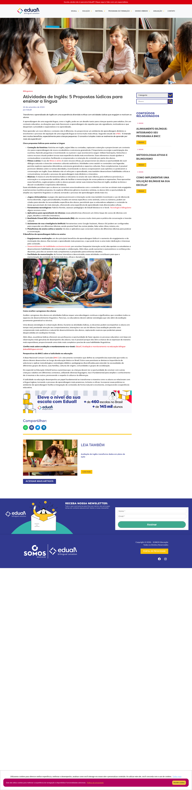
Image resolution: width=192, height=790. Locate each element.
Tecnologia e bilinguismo (120, 208)
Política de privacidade (95, 783)
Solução (86, 11)
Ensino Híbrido (141, 11)
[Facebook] (159, 559)
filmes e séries (55, 161)
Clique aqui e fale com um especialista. (111, 2)
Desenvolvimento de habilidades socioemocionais (48, 246)
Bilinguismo (28, 91)
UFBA (118, 134)
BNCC (56, 358)
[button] (25, 427)
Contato (171, 11)
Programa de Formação (119, 11)
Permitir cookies (179, 782)
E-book (140, 123)
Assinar (152, 524)
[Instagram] (165, 559)
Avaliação (157, 11)
